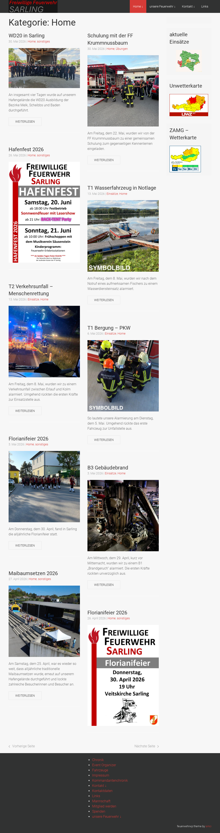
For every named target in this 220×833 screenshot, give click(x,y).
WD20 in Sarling (26, 36)
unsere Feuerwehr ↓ (163, 6)
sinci (208, 826)
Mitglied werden (104, 806)
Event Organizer (104, 765)
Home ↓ (138, 6)
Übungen (122, 48)
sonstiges (43, 41)
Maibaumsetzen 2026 (33, 573)
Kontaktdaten (102, 791)
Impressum (100, 775)
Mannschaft (101, 801)
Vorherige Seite (23, 746)
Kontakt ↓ (188, 6)
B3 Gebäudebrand (107, 468)
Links (204, 6)
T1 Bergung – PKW (108, 328)
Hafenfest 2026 (26, 149)
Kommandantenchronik (110, 780)
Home (32, 41)
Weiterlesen (25, 121)
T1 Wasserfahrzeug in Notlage (121, 188)
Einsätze (112, 193)
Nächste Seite (144, 746)
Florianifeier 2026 (28, 439)
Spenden (98, 811)
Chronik (98, 760)
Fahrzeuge (100, 770)
